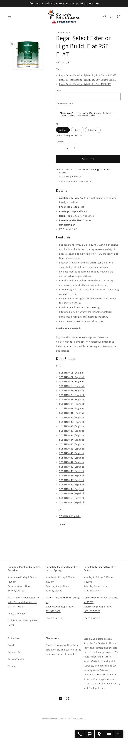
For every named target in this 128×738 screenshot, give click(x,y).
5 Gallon (92, 130)
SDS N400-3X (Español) (72, 404)
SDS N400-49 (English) (71, 480)
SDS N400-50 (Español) (72, 502)
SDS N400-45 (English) (71, 444)
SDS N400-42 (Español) (72, 422)
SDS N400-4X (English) (71, 489)
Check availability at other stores (75, 181)
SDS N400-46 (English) (71, 453)
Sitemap (12, 666)
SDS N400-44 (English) (71, 435)
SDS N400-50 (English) (71, 498)
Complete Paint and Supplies (59, 718)
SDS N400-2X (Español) (72, 395)
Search (11, 645)
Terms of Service (16, 659)
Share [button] (62, 524)
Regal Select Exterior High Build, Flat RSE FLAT (85, 84)
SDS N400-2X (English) (71, 390)
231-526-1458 (53, 611)
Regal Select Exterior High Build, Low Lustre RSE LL (87, 79)
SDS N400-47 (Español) (72, 466)
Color (58, 90)
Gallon (62, 130)
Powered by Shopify (78, 718)
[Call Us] (80, 734)
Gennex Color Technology (93, 316)
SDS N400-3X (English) (71, 399)
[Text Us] (90, 734)
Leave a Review (16, 613)
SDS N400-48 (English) (71, 471)
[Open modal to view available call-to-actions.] (118, 734)
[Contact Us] (109, 734)
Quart (77, 130)
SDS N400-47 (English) (71, 462)
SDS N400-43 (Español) (72, 430)
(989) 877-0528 (92, 611)
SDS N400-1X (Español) (72, 386)
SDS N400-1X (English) (71, 381)
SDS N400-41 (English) (71, 408)
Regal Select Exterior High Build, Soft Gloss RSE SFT (87, 75)
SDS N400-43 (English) (71, 426)
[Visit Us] (99, 734)
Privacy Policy (14, 652)
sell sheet (74, 321)
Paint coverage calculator (70, 135)
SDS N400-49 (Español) (72, 484)
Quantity (60, 141)
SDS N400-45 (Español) (72, 448)
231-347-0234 (15, 606)
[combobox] (88, 96)
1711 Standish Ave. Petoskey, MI (25, 597)
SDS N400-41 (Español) (72, 413)
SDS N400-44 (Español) (72, 439)
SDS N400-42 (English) (71, 417)
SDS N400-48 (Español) (72, 475)
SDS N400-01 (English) (71, 372)
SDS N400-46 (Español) (72, 457)
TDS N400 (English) (70, 516)
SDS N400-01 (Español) (72, 377)
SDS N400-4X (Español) (72, 493)
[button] (9, 16)
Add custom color (65, 103)
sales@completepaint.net (22, 602)
